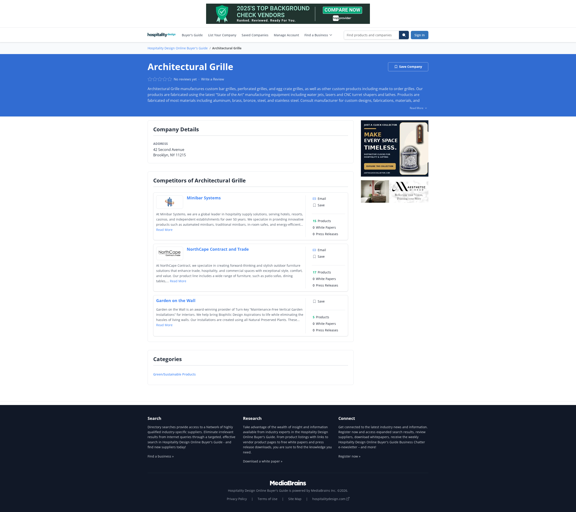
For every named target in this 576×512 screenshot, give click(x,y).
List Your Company (222, 35)
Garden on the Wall (176, 300)
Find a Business (316, 35)
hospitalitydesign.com (329, 499)
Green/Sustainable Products (174, 374)
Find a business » (161, 456)
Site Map (295, 499)
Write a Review (212, 79)
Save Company (410, 66)
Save (321, 205)
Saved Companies (255, 35)
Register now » (349, 456)
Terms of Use (267, 499)
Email (322, 198)
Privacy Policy (237, 499)
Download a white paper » (262, 461)
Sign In (419, 35)
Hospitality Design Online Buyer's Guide (178, 48)
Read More (164, 230)
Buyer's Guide (192, 35)
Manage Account (286, 35)
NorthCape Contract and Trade (218, 249)
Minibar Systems (204, 197)
